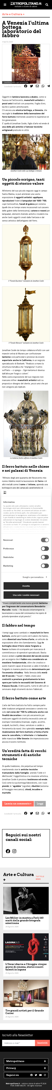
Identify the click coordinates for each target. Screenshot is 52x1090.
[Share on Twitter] (31, 86)
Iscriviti (42, 1043)
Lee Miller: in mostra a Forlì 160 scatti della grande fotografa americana (24, 920)
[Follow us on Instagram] (45, 1075)
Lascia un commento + (17, 803)
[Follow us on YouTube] (40, 1075)
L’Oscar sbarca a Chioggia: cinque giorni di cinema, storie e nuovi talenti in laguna (26, 967)
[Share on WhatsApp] (43, 86)
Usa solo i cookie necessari (26, 595)
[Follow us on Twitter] (36, 1075)
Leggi (40, 803)
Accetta (26, 586)
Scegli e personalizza (33, 577)
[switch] (45, 548)
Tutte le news (40, 878)
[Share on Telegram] (48, 86)
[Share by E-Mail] (37, 86)
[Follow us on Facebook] (31, 1075)
